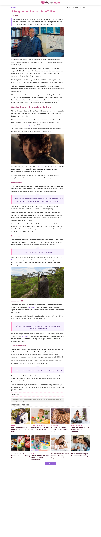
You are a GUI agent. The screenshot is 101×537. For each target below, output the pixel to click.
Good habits (54, 425)
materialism (25, 336)
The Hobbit (31, 307)
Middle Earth (23, 88)
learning (13, 260)
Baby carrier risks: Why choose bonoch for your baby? (20, 429)
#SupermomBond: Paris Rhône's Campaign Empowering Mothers (60, 456)
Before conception (76, 425)
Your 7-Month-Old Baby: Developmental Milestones (40, 457)
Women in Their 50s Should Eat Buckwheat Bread (59, 429)
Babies (13, 425)
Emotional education (77, 452)
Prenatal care (15, 452)
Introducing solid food (38, 425)
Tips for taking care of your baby (39, 453)
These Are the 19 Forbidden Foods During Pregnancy (20, 456)
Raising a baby (55, 452)
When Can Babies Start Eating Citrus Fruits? (40, 428)
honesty (27, 125)
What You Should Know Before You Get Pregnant (80, 429)
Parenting (13, 7)
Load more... (50, 464)
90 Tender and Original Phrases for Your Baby (79, 455)
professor (41, 166)
